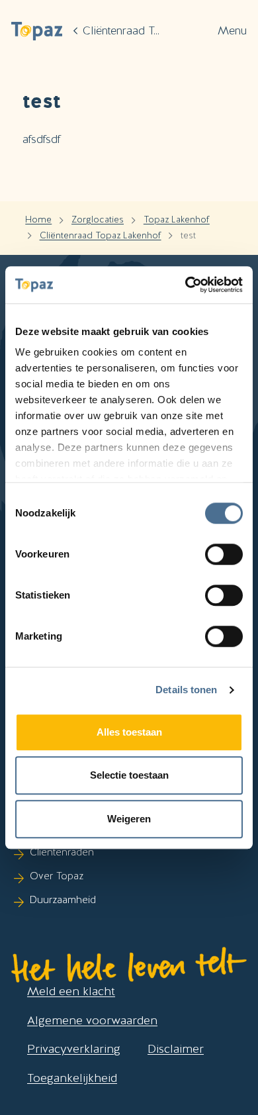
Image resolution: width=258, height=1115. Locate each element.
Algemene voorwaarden (92, 1020)
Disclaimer (176, 1048)
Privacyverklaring (73, 1048)
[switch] (224, 554)
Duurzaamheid (63, 899)
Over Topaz (56, 876)
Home (38, 219)
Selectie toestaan (129, 775)
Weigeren (129, 818)
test (188, 235)
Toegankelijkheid (72, 1077)
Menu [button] (232, 30)
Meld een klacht (71, 990)
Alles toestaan (129, 732)
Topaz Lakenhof (177, 219)
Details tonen (186, 689)
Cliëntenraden (62, 852)
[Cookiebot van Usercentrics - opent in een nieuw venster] (185, 284)
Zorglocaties (97, 219)
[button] (36, 31)
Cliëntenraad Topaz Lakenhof (100, 235)
